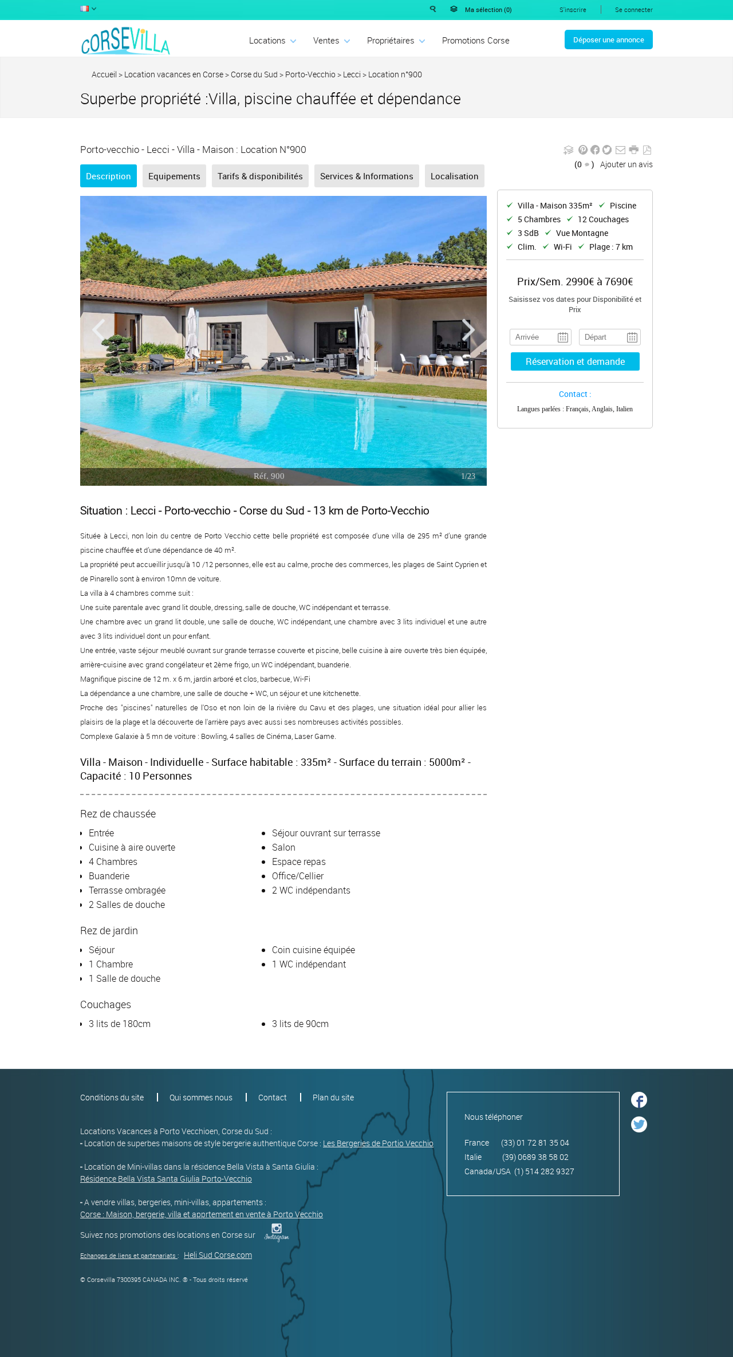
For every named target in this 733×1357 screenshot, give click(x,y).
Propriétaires (391, 40)
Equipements (174, 176)
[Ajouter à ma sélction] (569, 153)
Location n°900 (395, 74)
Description (108, 176)
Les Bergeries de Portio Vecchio (378, 1143)
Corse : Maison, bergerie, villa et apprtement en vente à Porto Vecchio (201, 1214)
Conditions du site (112, 1097)
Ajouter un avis (626, 164)
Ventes (326, 40)
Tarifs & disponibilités (260, 176)
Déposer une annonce (608, 39)
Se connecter (634, 9)
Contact (272, 1097)
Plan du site (333, 1097)
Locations (267, 40)
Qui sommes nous (201, 1097)
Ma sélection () (488, 9)
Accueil (104, 74)
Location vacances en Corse (173, 74)
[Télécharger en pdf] (646, 150)
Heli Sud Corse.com (218, 1254)
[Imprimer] (634, 153)
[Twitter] (607, 153)
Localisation (455, 176)
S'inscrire (572, 9)
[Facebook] (595, 153)
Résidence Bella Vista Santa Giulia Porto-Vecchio (166, 1178)
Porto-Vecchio (310, 74)
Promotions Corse (476, 40)
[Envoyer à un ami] (620, 153)
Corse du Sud (254, 74)
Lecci (352, 74)
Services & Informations (366, 176)
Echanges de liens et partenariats (128, 1255)
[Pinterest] (583, 153)
